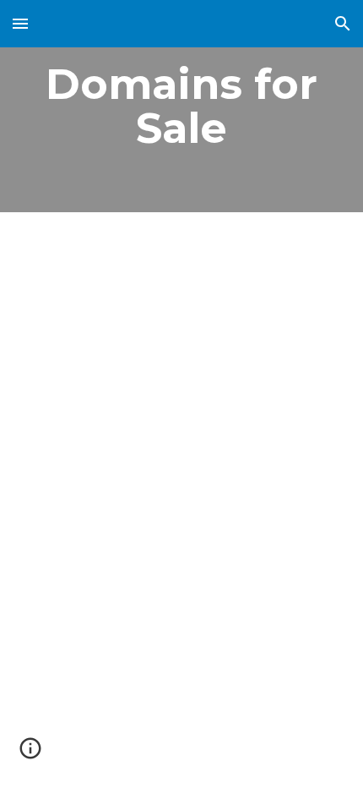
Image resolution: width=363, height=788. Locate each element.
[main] (182, 106)
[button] (20, 23)
